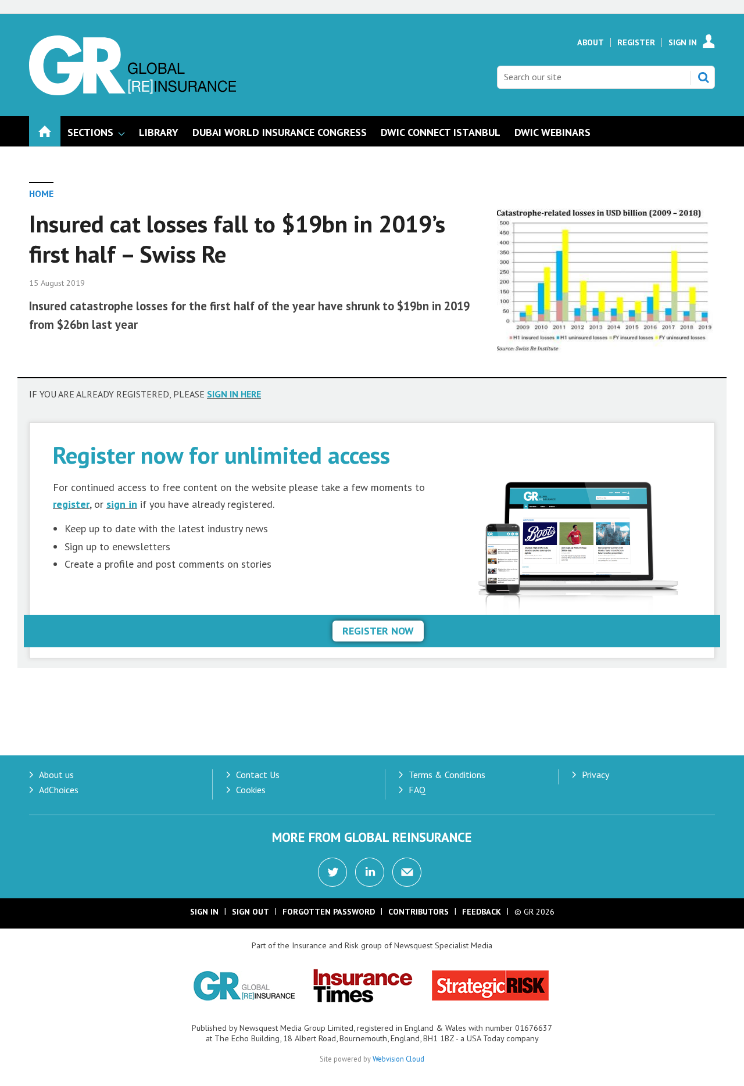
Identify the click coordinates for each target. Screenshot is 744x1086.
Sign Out (250, 911)
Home (41, 193)
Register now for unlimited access (221, 454)
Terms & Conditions (447, 774)
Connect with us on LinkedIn (370, 872)
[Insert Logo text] (132, 92)
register (71, 504)
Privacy (595, 774)
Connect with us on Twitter (332, 872)
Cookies (251, 789)
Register (636, 42)
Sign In (682, 42)
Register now (378, 630)
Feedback (481, 911)
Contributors (418, 911)
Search (703, 77)
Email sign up (407, 872)
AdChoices (58, 789)
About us (56, 774)
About (590, 42)
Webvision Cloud (398, 1058)
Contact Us (258, 774)
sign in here (234, 394)
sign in (121, 504)
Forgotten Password (328, 911)
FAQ (417, 789)
